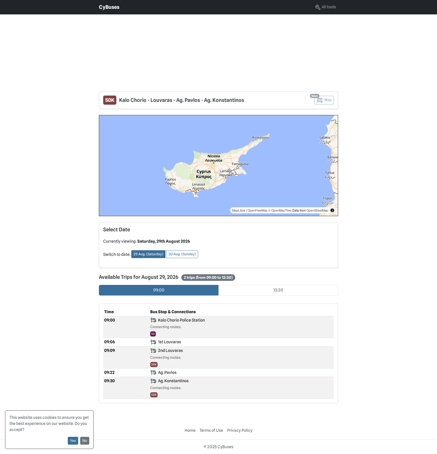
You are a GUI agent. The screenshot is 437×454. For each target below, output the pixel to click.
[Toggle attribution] (332, 210)
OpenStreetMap (317, 210)
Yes (73, 441)
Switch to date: (116, 254)
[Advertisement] (151, 49)
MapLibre (238, 210)
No (84, 441)
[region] (218, 165)
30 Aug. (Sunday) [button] (182, 254)
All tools (328, 7)
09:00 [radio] (158, 290)
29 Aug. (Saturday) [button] (148, 254)
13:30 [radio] (278, 290)
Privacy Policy (239, 430)
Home (190, 430)
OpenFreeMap (258, 210)
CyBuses (109, 7)
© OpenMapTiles (280, 210)
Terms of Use (211, 430)
